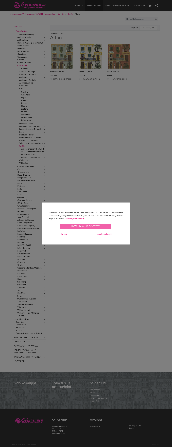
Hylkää (63, 234)
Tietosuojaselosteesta (74, 218)
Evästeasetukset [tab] (104, 234)
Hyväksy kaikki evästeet (85, 226)
